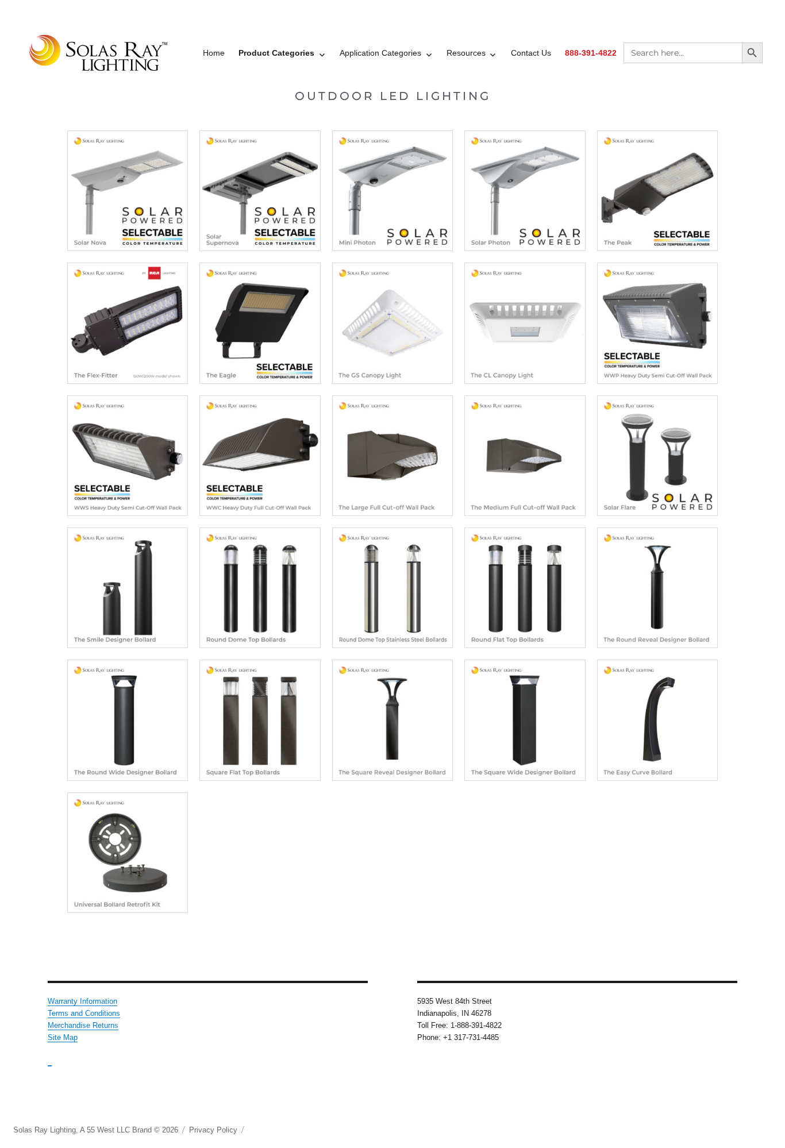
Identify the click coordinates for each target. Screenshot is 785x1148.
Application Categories (380, 52)
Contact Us (531, 52)
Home (214, 52)
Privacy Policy (213, 1130)
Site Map (63, 1037)
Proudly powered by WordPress (300, 1130)
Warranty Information (82, 1001)
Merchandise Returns (83, 1025)
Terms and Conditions (84, 1013)
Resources (466, 52)
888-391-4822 (591, 52)
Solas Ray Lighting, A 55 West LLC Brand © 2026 (95, 1130)
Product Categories (276, 52)
